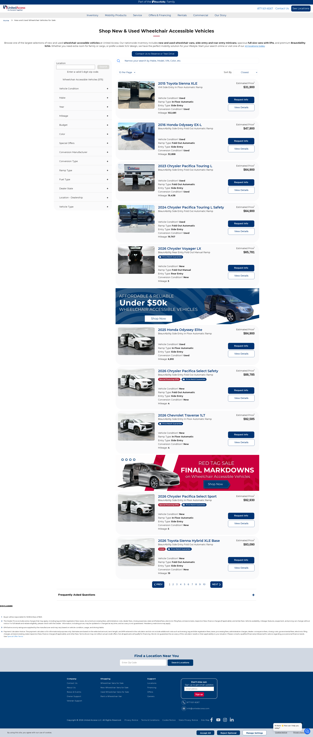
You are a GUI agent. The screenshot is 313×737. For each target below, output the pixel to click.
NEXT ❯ (216, 584)
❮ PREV (158, 584)
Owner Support (74, 696)
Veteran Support (74, 701)
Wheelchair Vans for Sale (112, 683)
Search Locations (180, 662)
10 (204, 584)
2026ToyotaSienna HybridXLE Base (189, 541)
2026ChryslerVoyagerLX (179, 249)
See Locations (300, 8)
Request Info (241, 100)
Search (103, 67)
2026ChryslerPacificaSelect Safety (188, 371)
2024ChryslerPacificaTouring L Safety (191, 207)
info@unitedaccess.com (198, 708)
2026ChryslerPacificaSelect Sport (187, 496)
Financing (151, 687)
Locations (151, 683)
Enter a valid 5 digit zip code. (83, 72)
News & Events (74, 692)
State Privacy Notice (188, 720)
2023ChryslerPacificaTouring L (185, 166)
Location (61, 63)
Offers (150, 692)
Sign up (199, 694)
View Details (241, 107)
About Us (71, 687)
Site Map (205, 720)
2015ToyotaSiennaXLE (177, 83)
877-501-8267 (265, 8)
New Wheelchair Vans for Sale (115, 687)
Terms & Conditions (150, 720)
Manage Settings (254, 733)
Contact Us (282, 8)
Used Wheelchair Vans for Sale (115, 692)
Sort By (228, 72)
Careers (150, 696)
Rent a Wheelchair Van (111, 696)
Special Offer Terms (15, 636)
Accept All (205, 733)
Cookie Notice (281, 732)
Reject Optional (228, 733)
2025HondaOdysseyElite (180, 330)
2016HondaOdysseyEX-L (180, 125)
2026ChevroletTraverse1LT (181, 415)
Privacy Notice (299, 732)
